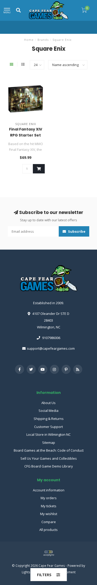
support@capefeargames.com (51, 348)
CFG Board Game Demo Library (48, 466)
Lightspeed (30, 572)
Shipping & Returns (49, 418)
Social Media (48, 410)
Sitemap (48, 442)
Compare (48, 521)
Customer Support (48, 426)
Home (29, 40)
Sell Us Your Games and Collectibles (48, 458)
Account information (48, 490)
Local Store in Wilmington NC (48, 434)
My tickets (48, 506)
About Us (48, 402)
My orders (49, 498)
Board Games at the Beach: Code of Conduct (49, 450)
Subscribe (76, 231)
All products (48, 529)
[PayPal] (48, 553)
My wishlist (48, 513)
